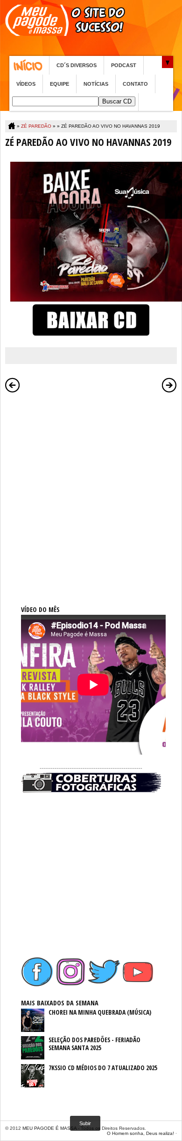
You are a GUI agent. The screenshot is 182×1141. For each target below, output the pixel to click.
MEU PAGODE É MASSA (49, 1128)
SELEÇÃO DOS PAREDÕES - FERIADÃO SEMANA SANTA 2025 (94, 1043)
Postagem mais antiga (169, 385)
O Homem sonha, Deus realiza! (140, 1133)
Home (29, 65)
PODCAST (123, 65)
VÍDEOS (25, 84)
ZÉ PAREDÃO (36, 126)
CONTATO (135, 84)
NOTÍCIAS (96, 84)
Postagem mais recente (12, 385)
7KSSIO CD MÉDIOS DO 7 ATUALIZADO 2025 (103, 1067)
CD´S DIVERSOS (76, 65)
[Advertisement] (91, 488)
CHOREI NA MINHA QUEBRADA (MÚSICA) (100, 1012)
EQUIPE (59, 84)
